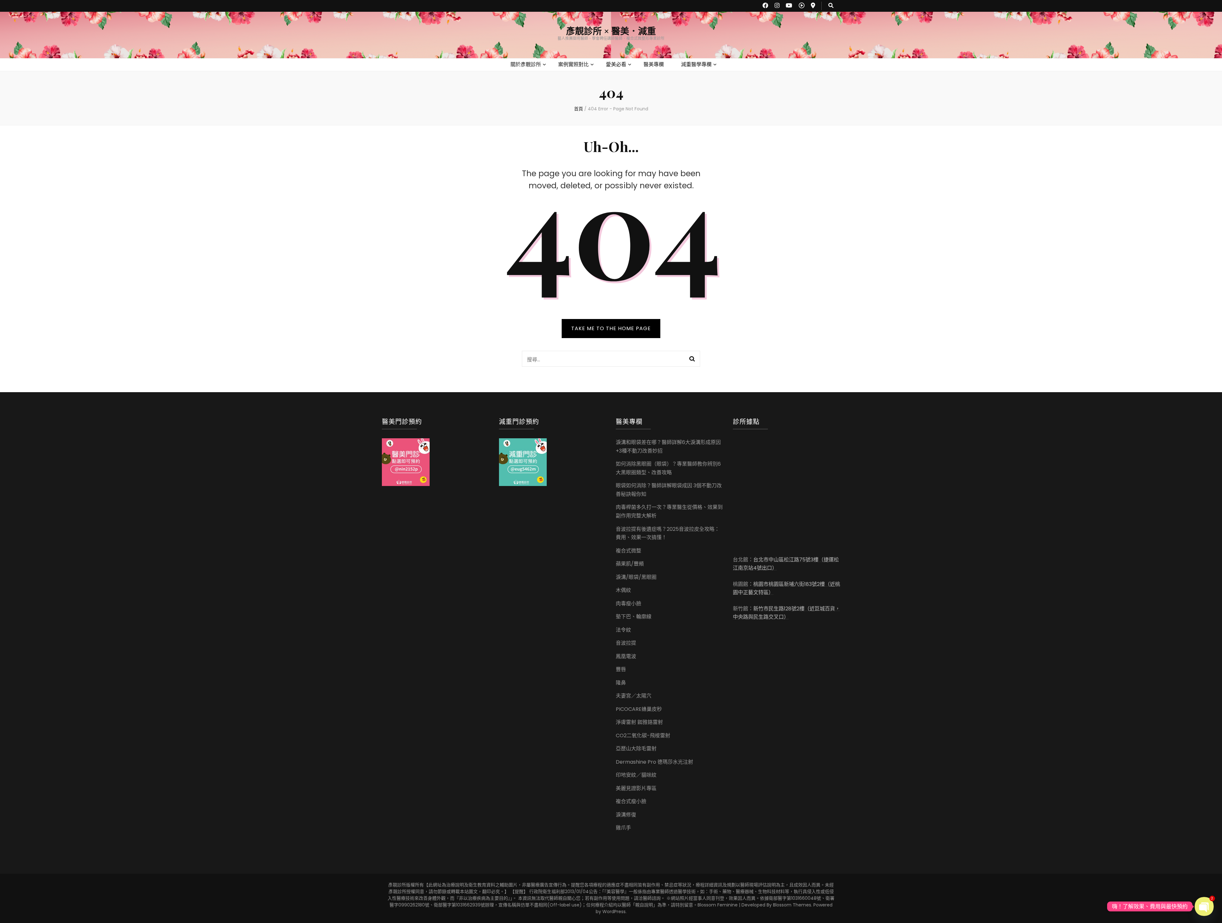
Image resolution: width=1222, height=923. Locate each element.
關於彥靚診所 (525, 64)
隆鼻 (621, 682)
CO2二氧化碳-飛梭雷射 (643, 735)
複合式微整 (628, 550)
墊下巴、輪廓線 (633, 616)
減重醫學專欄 (696, 64)
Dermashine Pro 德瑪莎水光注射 (654, 762)
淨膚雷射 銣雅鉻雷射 (639, 722)
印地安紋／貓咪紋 (636, 775)
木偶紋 (623, 590)
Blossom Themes (792, 905)
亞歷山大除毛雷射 (636, 748)
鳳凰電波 (626, 656)
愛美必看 (616, 64)
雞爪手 (623, 827)
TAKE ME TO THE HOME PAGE (611, 328)
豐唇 (621, 669)
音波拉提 (626, 643)
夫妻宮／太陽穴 (633, 695)
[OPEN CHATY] (1204, 906)
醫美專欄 (653, 64)
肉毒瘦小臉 (628, 603)
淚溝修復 (626, 814)
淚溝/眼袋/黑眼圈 (636, 577)
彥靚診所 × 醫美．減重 (611, 31)
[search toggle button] (830, 6)
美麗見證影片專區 (636, 788)
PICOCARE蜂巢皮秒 (639, 709)
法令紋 (623, 630)
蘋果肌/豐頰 (630, 563)
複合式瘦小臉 (631, 801)
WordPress (614, 911)
